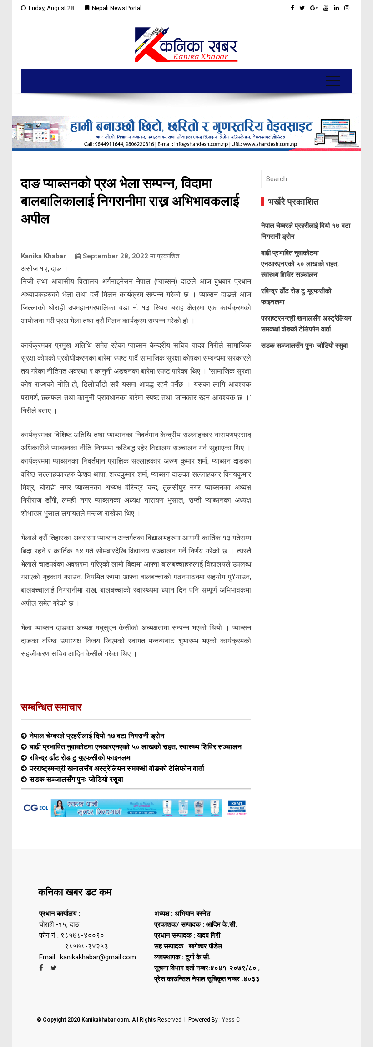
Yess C (231, 1020)
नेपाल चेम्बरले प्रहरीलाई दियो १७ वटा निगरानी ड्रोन (97, 735)
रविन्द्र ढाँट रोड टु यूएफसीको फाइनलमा (81, 757)
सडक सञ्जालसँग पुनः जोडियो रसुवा (76, 779)
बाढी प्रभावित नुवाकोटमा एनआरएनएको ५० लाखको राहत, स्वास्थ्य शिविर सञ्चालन (136, 746)
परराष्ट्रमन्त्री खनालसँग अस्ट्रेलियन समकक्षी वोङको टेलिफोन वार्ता (117, 768)
